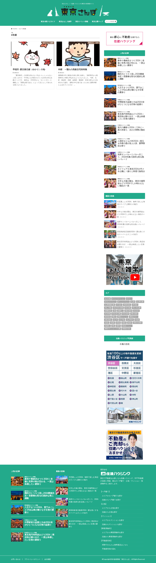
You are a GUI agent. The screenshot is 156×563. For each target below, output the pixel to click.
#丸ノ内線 (108, 308)
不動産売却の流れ (108, 549)
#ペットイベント (123, 302)
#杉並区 (107, 317)
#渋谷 (118, 323)
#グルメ (129, 299)
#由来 (130, 323)
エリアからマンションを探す (112, 520)
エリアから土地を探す (109, 508)
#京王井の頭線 (118, 308)
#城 (114, 311)
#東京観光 (108, 320)
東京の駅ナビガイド (48, 21)
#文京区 (136, 311)
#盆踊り (107, 326)
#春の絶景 (134, 314)
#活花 (107, 323)
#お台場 (107, 299)
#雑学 (118, 326)
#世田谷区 (127, 305)
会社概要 (47, 559)
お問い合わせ (15, 559)
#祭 (113, 326)
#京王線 (127, 308)
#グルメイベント (110, 302)
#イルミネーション (118, 299)
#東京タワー (133, 317)
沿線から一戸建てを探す (110, 500)
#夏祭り (120, 311)
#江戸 (115, 320)
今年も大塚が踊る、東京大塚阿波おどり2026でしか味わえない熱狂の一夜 (131, 214)
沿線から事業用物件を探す (111, 536)
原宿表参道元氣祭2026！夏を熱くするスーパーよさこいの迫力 (131, 234)
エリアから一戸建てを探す (111, 496)
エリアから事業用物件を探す (112, 532)
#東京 (114, 317)
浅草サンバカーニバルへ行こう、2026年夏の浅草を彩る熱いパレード (131, 224)
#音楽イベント (127, 326)
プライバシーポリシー (32, 559)
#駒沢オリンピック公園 (112, 329)
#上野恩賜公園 (109, 305)
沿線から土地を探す (108, 512)
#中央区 (135, 305)
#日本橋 (107, 314)
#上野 (133, 302)
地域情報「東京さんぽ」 (122, 559)
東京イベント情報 (81, 21)
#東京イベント (122, 317)
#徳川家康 (128, 311)
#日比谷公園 (116, 314)
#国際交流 (108, 311)
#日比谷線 (125, 314)
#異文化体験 (138, 323)
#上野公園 (140, 302)
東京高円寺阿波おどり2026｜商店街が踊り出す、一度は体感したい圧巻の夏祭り (131, 244)
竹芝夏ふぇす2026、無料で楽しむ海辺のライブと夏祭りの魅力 (131, 204)
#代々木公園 (136, 308)
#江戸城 (121, 320)
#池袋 (137, 320)
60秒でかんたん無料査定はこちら (114, 545)
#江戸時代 (130, 320)
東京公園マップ (97, 21)
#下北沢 (119, 305)
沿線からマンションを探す (111, 524)
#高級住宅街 (126, 329)
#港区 (124, 323)
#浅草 (112, 323)
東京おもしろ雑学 (65, 21)
